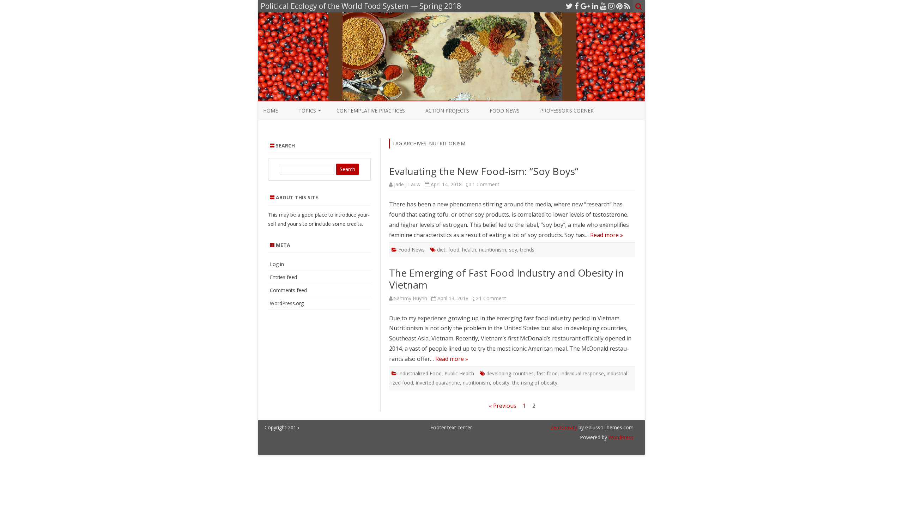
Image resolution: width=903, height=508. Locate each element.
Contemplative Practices (371, 110)
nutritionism (492, 249)
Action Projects (447, 110)
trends (527, 249)
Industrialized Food (420, 373)
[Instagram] (611, 6)
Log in (277, 264)
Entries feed (283, 277)
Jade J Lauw (407, 184)
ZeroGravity (563, 427)
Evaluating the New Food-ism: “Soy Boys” (483, 171)
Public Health (459, 373)
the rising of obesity (534, 382)
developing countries (510, 373)
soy (513, 249)
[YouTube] (603, 6)
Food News (505, 110)
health (469, 249)
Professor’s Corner (567, 110)
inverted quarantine (438, 382)
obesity (501, 382)
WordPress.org (287, 303)
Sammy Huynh (410, 298)
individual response (582, 373)
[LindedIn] (595, 6)
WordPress (620, 437)
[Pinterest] (619, 6)
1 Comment (485, 184)
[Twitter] (569, 6)
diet (441, 249)
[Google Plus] (585, 6)
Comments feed (288, 290)
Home (270, 110)
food (453, 249)
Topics (307, 110)
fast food (547, 373)
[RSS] (627, 6)
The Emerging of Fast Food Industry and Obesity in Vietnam (506, 278)
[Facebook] (577, 6)
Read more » (606, 235)
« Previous (502, 406)
